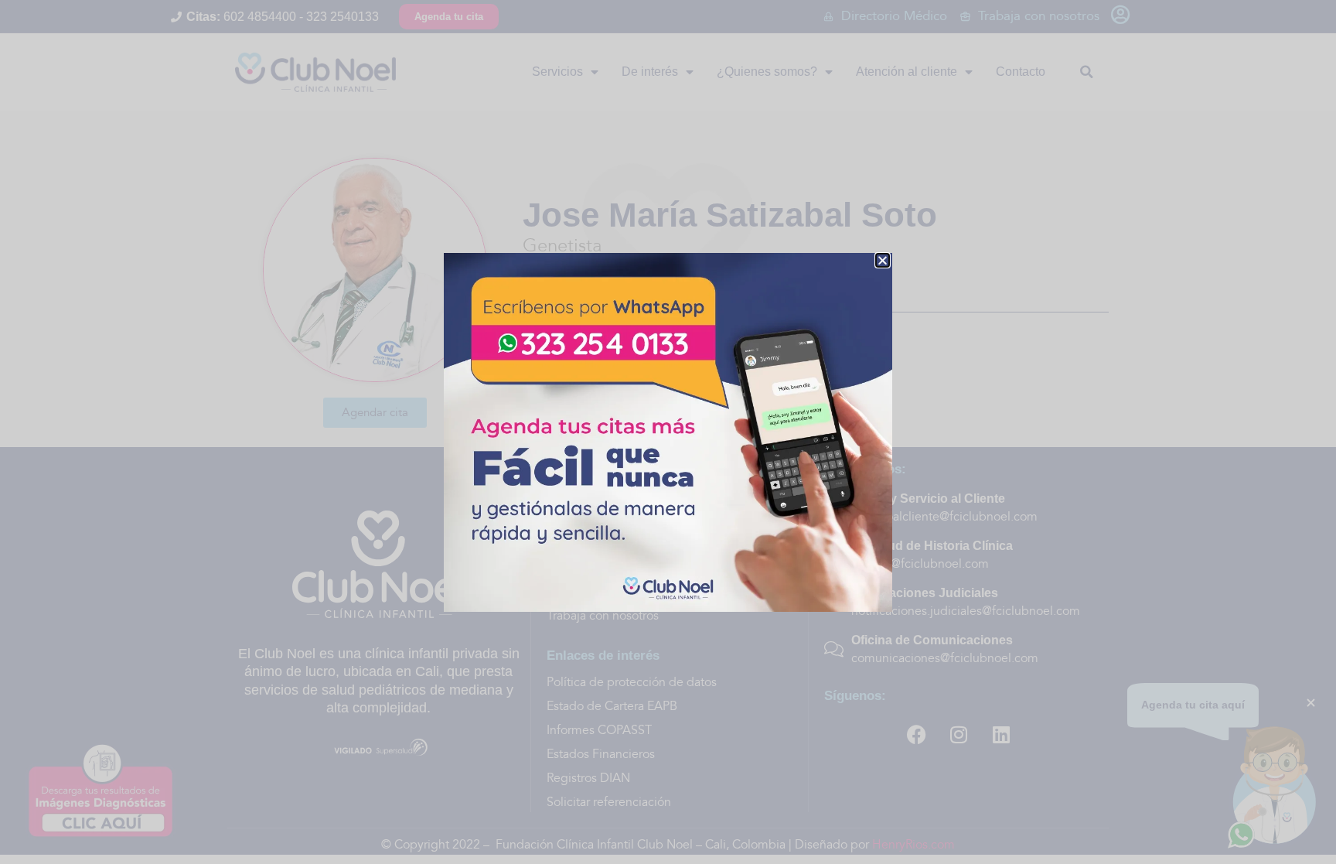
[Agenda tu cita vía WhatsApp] (668, 432)
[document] (668, 432)
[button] (882, 260)
